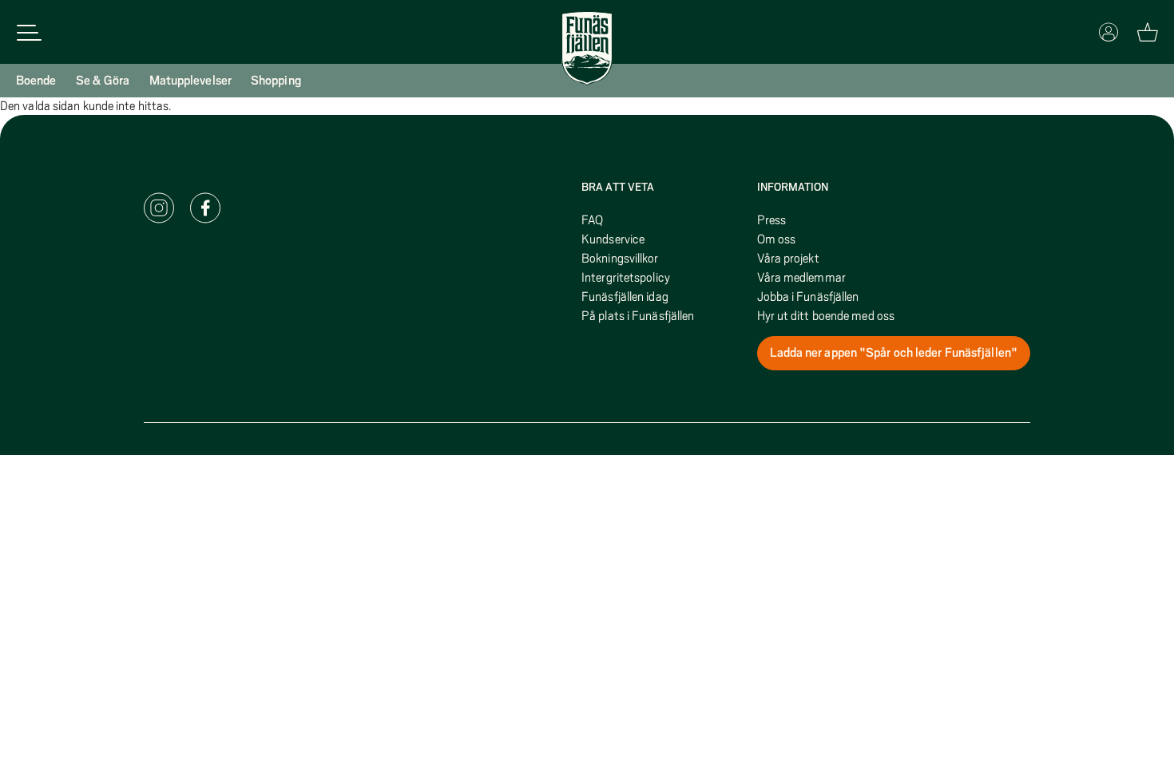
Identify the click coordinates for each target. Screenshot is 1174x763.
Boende (36, 80)
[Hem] (587, 48)
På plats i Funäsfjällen (637, 316)
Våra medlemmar (801, 278)
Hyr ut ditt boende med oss (826, 316)
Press (772, 220)
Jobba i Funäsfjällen (808, 297)
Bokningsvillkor (620, 258)
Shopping (276, 80)
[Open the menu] (29, 32)
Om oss (776, 239)
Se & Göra (103, 80)
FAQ (592, 220)
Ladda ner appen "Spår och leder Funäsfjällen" (894, 353)
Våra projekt (788, 258)
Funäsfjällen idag (624, 297)
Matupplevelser (190, 80)
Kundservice (613, 239)
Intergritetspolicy (625, 278)
